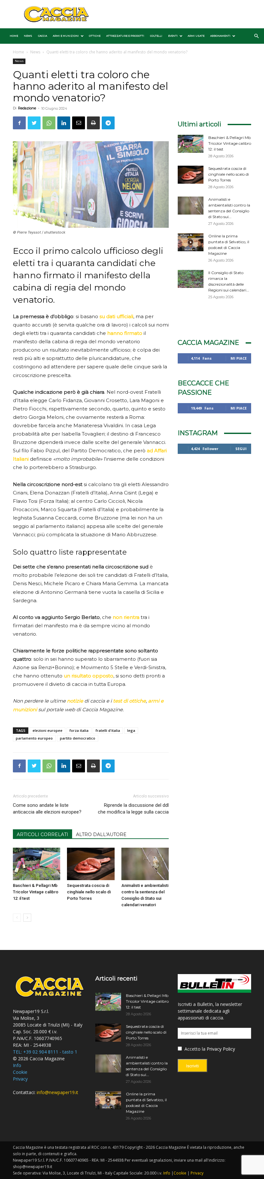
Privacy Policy (221, 1049)
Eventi (173, 35)
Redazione (27, 108)
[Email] (78, 122)
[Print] (93, 122)
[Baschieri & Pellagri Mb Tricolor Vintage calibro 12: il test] (36, 864)
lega (131, 730)
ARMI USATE (196, 35)
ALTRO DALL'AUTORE (101, 834)
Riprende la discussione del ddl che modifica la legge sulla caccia (133, 808)
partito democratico (77, 738)
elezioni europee (47, 730)
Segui (241, 448)
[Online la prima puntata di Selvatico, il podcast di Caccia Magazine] (190, 242)
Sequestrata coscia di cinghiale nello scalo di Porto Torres (89, 892)
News (28, 35)
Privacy (20, 1079)
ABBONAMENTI (220, 35)
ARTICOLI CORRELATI (42, 834)
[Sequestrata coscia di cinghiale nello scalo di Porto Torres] (90, 864)
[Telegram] (108, 122)
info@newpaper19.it (57, 1092)
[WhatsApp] (48, 122)
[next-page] (27, 918)
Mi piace (239, 358)
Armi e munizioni (66, 35)
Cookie (20, 1072)
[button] (256, 36)
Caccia (42, 35)
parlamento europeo (34, 738)
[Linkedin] (63, 122)
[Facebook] (19, 122)
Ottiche (94, 35)
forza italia (79, 730)
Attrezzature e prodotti (125, 35)
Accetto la (194, 1049)
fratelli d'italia (108, 730)
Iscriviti (192, 1066)
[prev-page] (17, 918)
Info (17, 1065)
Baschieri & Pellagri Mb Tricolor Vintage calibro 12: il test (35, 892)
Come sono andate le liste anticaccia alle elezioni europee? (47, 808)
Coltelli (156, 35)
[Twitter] (34, 122)
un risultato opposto (88, 676)
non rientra (126, 617)
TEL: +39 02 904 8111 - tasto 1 (45, 1052)
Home (14, 35)
